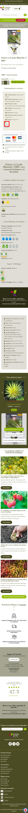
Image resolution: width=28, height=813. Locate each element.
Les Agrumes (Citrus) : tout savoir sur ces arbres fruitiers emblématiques (12, 476)
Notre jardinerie (5, 757)
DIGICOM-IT (14, 811)
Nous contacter (5, 785)
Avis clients (3, 761)
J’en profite (20, 20)
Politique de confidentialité (15, 804)
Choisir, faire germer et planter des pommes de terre (13, 545)
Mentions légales (5, 804)
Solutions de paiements (7, 769)
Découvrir (14, 410)
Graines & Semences (10, 24)
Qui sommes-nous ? (6, 755)
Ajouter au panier (18, 82)
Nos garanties (4, 767)
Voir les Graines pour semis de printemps (14, 440)
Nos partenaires (5, 773)
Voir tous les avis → (14, 695)
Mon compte (4, 779)
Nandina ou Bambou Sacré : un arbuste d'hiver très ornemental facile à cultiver (14, 580)
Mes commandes (5, 781)
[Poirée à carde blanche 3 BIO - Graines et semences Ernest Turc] (14, 42)
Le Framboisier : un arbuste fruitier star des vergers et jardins (13, 511)
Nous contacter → (14, 671)
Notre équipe (4, 759)
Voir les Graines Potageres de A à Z (14, 429)
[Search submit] (25, 15)
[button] (25, 8)
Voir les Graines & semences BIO (14, 435)
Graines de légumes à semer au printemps (14, 25)
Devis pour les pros (6, 771)
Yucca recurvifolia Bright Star (14, 404)
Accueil (2, 24)
